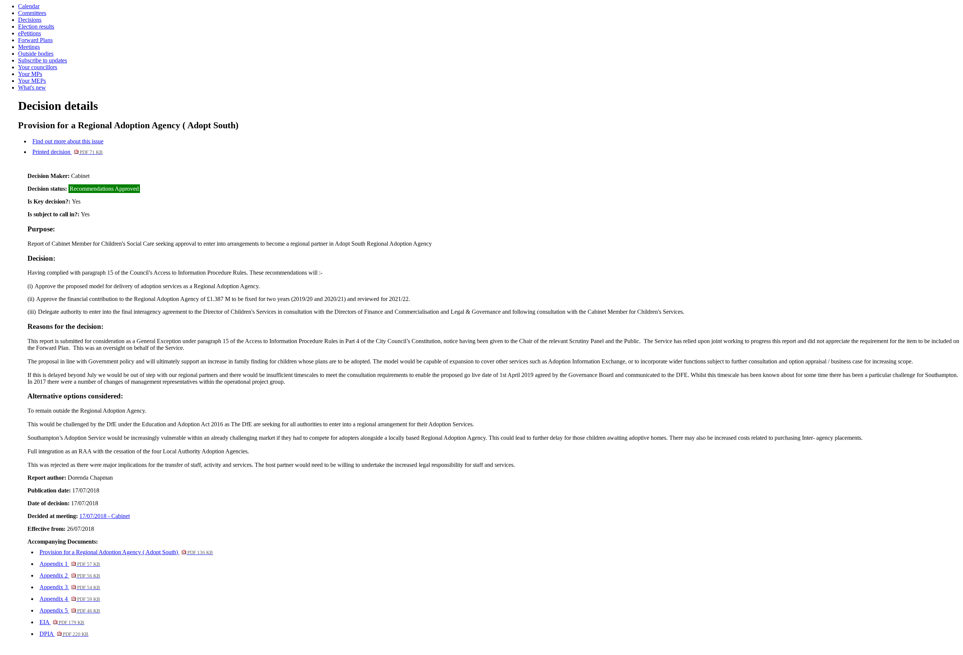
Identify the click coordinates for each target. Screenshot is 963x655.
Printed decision (67, 152)
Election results (36, 26)
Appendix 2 (69, 575)
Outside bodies (35, 53)
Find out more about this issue (67, 141)
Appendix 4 (69, 599)
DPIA (63, 634)
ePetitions (29, 33)
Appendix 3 (69, 587)
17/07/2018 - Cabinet (104, 516)
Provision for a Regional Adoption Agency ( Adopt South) (126, 552)
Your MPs (30, 74)
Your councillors (37, 67)
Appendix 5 (69, 610)
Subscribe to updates (42, 60)
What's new (32, 87)
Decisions (29, 20)
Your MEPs (32, 81)
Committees (32, 13)
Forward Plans (35, 40)
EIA (61, 622)
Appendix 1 (69, 564)
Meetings (29, 47)
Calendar (28, 6)
